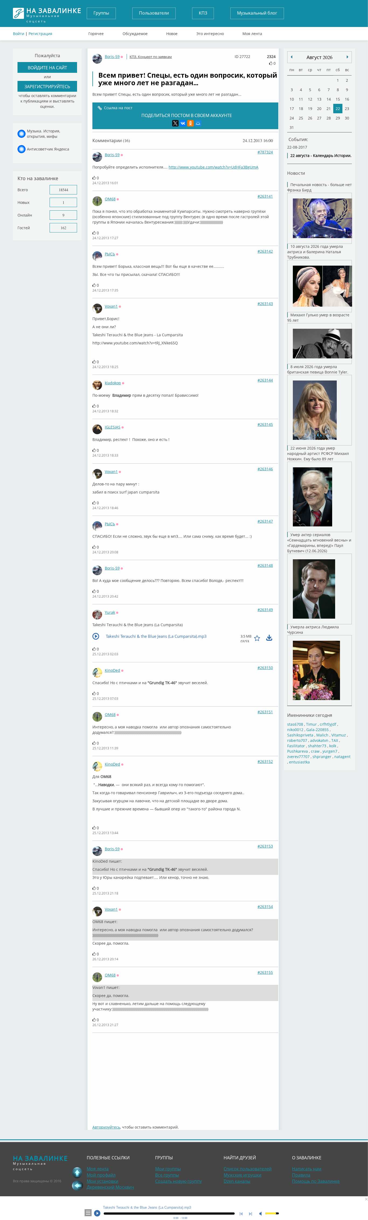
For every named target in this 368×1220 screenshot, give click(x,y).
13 (319, 99)
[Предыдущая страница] (77, 1185)
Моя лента (252, 32)
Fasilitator (296, 745)
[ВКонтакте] (183, 123)
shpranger (322, 756)
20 (319, 108)
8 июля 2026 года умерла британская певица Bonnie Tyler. (317, 369)
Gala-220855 (317, 729)
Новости (296, 173)
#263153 (265, 846)
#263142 (265, 251)
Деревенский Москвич (110, 1187)
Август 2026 (319, 57)
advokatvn (319, 740)
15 (338, 99)
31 (292, 127)
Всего (23, 189)
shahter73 (317, 745)
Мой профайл (101, 1175)
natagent (342, 756)
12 (310, 99)
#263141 (265, 196)
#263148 (265, 565)
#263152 (265, 761)
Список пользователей (248, 1169)
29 (338, 118)
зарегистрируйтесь (47, 86)
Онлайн (25, 215)
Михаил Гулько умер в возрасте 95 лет (318, 317)
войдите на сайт (47, 67)
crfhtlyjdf (328, 724)
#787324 (265, 152)
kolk (332, 745)
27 (319, 118)
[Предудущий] (347, 57)
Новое (172, 32)
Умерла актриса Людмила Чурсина (313, 629)
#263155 (265, 972)
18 (301, 108)
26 (310, 118)
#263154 (265, 906)
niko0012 (295, 729)
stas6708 (295, 724)
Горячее (96, 32)
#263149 (265, 609)
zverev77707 (298, 756)
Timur (311, 724)
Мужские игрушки (242, 1175)
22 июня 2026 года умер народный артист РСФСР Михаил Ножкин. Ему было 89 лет (318, 453)
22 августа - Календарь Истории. (321, 155)
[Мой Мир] (198, 123)
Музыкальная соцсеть (53, 13)
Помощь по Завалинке (316, 1181)
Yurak (110, 612)
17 (292, 108)
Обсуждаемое (135, 32)
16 (347, 99)
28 (329, 118)
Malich (322, 735)
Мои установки (102, 1181)
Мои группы (168, 1169)
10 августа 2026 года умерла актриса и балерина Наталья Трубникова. (315, 252)
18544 (63, 189)
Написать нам (306, 1169)
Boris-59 (112, 56)
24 (292, 118)
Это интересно (210, 32)
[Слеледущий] (291, 57)
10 (292, 99)
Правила (301, 1175)
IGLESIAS (112, 427)
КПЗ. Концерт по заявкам (151, 56)
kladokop (113, 382)
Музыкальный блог (257, 13)
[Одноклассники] (190, 123)
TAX (334, 740)
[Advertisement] (185, 1076)
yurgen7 (329, 751)
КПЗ (203, 13)
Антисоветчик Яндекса (48, 149)
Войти (18, 33)
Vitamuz (338, 735)
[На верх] (77, 1172)
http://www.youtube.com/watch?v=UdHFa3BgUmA (213, 167)
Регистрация (40, 33)
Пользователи (154, 13)
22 (338, 108)
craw (315, 751)
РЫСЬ (110, 253)
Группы (101, 13)
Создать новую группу (178, 1181)
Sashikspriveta (300, 735)
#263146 (265, 468)
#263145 (265, 424)
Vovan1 (111, 306)
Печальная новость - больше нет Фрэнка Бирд (319, 187)
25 (301, 118)
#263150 (265, 667)
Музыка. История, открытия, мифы (43, 133)
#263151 (265, 711)
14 (329, 99)
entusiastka (299, 762)
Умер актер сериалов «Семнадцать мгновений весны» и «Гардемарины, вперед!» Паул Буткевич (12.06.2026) (319, 542)
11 (301, 99)
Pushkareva (298, 751)
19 (310, 108)
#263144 (265, 380)
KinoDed (112, 670)
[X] (175, 123)
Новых (23, 202)
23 (347, 108)
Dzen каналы (237, 1181)
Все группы (167, 1175)
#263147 (265, 521)
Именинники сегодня (309, 715)
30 (347, 118)
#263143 (265, 303)
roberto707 (297, 740)
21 (329, 108)
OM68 (110, 198)
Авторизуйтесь (106, 1127)
